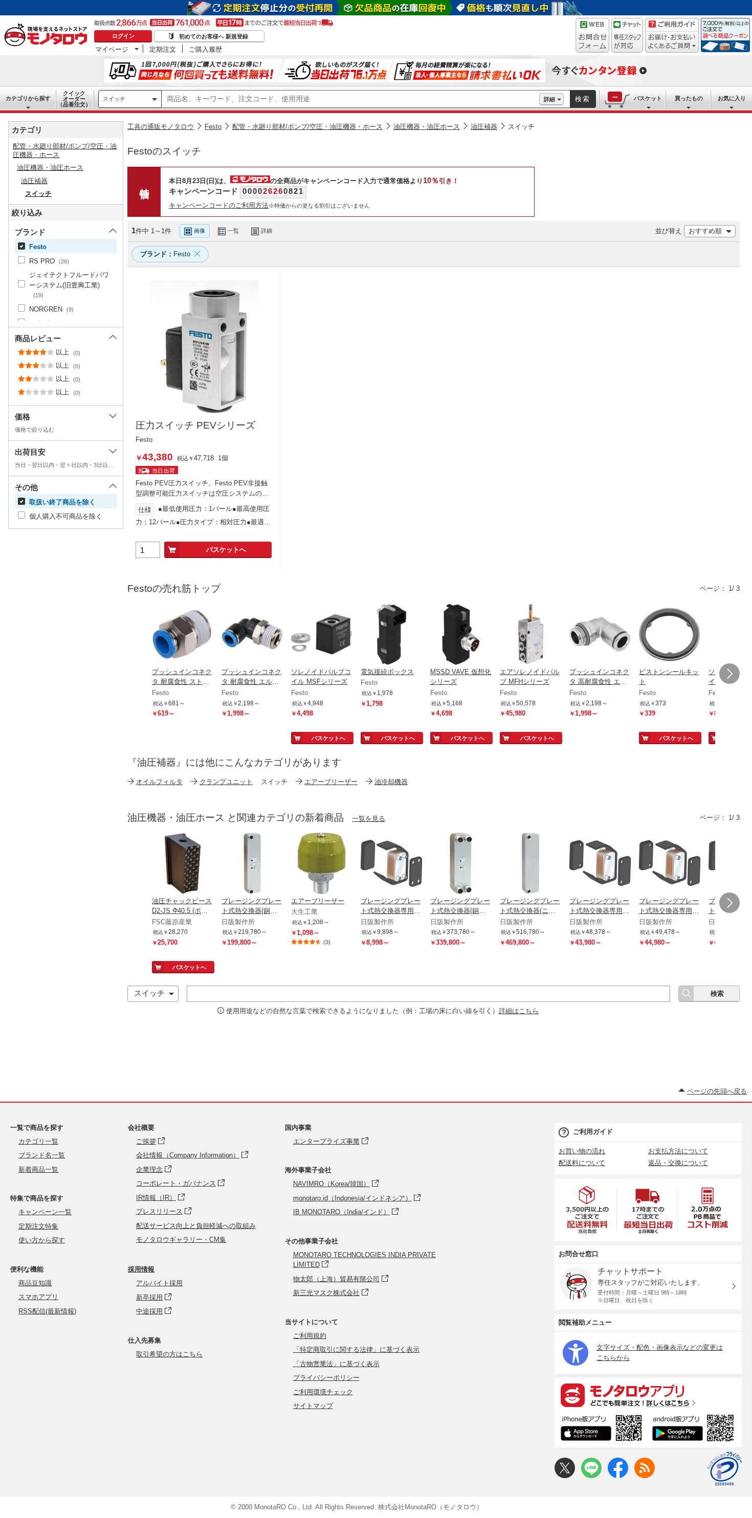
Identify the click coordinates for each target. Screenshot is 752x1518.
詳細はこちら (519, 1011)
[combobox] (350, 99)
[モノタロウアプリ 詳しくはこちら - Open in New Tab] (648, 1395)
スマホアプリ (38, 1297)
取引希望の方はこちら (169, 1354)
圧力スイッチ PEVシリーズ (195, 425)
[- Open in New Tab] (588, 1209)
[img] (48, 35)
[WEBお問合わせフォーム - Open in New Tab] (592, 35)
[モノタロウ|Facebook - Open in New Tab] (618, 1476)
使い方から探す (41, 1240)
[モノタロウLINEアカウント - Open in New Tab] (591, 1476)
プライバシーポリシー (326, 1377)
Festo (213, 126)
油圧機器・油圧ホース (426, 126)
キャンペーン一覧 (45, 1212)
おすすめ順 (705, 231)
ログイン (123, 36)
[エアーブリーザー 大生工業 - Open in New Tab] (321, 864)
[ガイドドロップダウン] (672, 42)
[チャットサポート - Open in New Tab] (627, 35)
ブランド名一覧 (41, 1155)
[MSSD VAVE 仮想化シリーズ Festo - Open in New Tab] (461, 635)
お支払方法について (678, 1151)
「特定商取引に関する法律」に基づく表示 (356, 1349)
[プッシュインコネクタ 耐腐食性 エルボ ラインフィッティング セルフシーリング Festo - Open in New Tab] (252, 635)
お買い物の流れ (582, 1151)
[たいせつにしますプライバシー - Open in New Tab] (724, 1469)
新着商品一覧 (38, 1169)
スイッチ (114, 99)
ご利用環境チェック (323, 1392)
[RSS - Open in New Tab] (644, 1476)
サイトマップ (313, 1406)
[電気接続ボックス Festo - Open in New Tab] (391, 635)
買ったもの (689, 98)
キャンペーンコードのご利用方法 (219, 205)
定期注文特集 (38, 1226)
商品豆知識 (35, 1283)
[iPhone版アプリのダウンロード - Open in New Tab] (601, 1429)
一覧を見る (368, 818)
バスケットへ (226, 549)
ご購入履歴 (205, 49)
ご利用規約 (309, 1336)
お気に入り (732, 98)
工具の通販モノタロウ (160, 126)
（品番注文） (74, 98)
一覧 (233, 231)
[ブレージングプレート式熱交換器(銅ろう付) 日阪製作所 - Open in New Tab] (252, 864)
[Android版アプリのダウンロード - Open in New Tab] (695, 1429)
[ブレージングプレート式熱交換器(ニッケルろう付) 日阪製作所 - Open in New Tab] (530, 864)
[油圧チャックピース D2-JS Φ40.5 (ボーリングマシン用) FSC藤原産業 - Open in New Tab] (182, 864)
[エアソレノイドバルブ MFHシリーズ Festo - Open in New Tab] (530, 635)
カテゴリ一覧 (38, 1141)
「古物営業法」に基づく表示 (336, 1364)
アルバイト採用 (159, 1283)
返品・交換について (678, 1163)
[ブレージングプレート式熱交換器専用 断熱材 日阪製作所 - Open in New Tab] (391, 864)
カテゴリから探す (28, 98)
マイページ (111, 49)
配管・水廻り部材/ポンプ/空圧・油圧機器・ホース (307, 126)
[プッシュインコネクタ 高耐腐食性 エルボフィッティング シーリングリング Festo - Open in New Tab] (600, 635)
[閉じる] (400, 222)
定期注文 (162, 49)
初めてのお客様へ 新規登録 (213, 36)
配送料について (582, 1163)
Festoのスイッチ (164, 151)
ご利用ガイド (593, 1131)
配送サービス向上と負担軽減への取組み (196, 1226)
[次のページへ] (729, 673)
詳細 (549, 99)
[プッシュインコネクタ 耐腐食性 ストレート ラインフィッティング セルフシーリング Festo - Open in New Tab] (182, 635)
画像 (199, 231)
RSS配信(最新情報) (47, 1311)
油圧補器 (484, 126)
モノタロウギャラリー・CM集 (181, 1239)
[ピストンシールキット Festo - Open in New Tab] (669, 635)
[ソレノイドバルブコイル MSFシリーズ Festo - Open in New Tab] (321, 635)
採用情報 (141, 1269)
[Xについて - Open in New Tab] (565, 1476)
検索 (582, 99)
